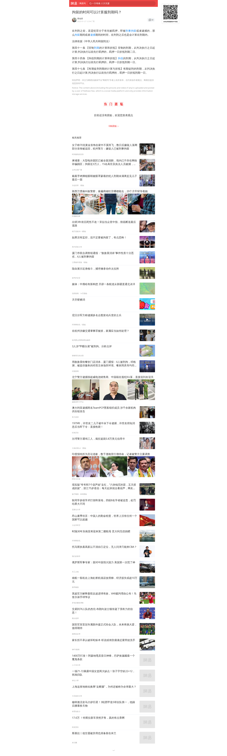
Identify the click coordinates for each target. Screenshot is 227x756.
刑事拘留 (131, 30)
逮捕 (92, 34)
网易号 (82, 3)
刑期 (96, 47)
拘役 (120, 58)
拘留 (77, 34)
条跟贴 (113, 126)
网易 (74, 3)
